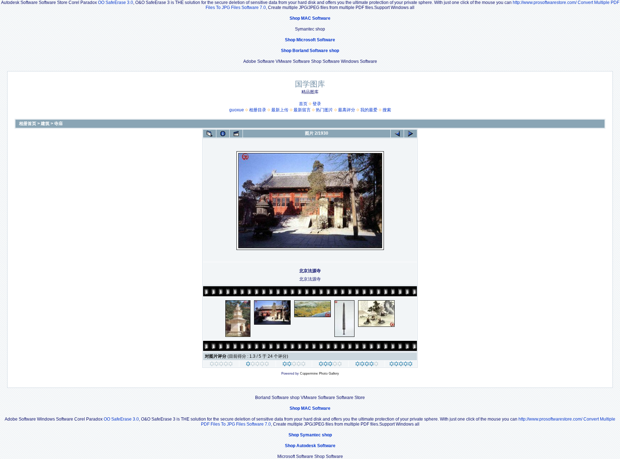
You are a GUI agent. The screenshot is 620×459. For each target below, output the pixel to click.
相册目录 (257, 109)
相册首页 (27, 123)
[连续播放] (236, 134)
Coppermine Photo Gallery (319, 373)
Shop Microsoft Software (310, 39)
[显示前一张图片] (397, 134)
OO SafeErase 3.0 (115, 2)
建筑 (45, 123)
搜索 (386, 109)
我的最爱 (368, 109)
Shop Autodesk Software (310, 445)
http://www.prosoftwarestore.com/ (545, 2)
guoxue (236, 109)
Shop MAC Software (310, 18)
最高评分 (346, 109)
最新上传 (279, 109)
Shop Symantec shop (310, 434)
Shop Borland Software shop (310, 50)
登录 (317, 103)
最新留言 (302, 109)
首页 (303, 103)
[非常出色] (367, 364)
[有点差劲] (257, 364)
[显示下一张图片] (410, 134)
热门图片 (324, 109)
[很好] (330, 364)
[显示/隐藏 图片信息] (222, 134)
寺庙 (58, 123)
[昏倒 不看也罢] (221, 364)
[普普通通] (294, 364)
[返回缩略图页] (209, 134)
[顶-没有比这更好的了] (401, 364)
